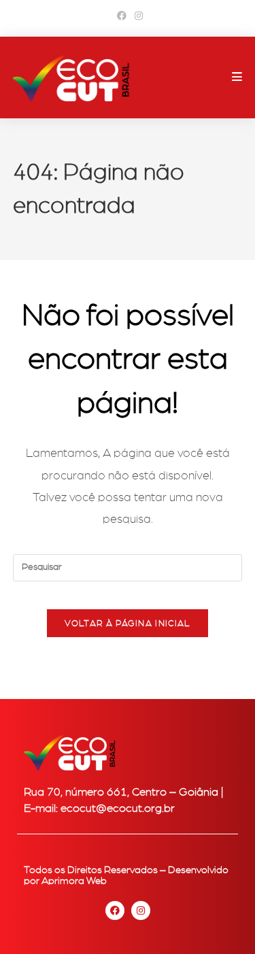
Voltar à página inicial (128, 623)
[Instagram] (140, 910)
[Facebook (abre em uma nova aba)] (122, 16)
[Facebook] (114, 910)
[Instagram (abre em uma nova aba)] (137, 16)
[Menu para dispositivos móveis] (237, 77)
